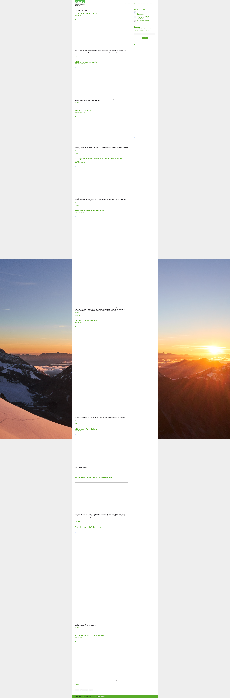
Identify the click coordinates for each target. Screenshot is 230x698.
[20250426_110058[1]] (101, 131)
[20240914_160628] (101, 449)
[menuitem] (122, 3)
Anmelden (144, 37)
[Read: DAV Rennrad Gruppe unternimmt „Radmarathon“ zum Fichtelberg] (135, 17)
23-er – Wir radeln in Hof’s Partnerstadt (88, 527)
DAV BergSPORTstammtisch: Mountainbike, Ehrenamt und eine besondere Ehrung (99, 159)
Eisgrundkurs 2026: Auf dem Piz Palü (143, 20)
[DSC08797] (101, 497)
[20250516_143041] (101, 82)
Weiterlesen (77, 53)
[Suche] (154, 3)
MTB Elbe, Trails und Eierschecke (86, 62)
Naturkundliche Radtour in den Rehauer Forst (90, 635)
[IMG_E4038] (101, 371)
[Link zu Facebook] (154, 696)
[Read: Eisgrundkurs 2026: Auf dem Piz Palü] (135, 21)
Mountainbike (80, 15)
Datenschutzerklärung (101, 696)
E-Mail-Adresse (137, 32)
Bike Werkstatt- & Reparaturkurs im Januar (89, 210)
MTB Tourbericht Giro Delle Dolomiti (87, 429)
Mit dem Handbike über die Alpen (86, 13)
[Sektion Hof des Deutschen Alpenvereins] (80, 3)
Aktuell (76, 15)
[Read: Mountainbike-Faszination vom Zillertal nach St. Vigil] (135, 12)
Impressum (95, 696)
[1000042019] (101, 577)
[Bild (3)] (101, 261)
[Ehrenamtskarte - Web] (101, 181)
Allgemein (79, 63)
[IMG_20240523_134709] (101, 659)
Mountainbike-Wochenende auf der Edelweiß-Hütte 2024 (93, 477)
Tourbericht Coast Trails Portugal (86, 320)
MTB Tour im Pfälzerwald (83, 110)
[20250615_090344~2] (101, 34)
